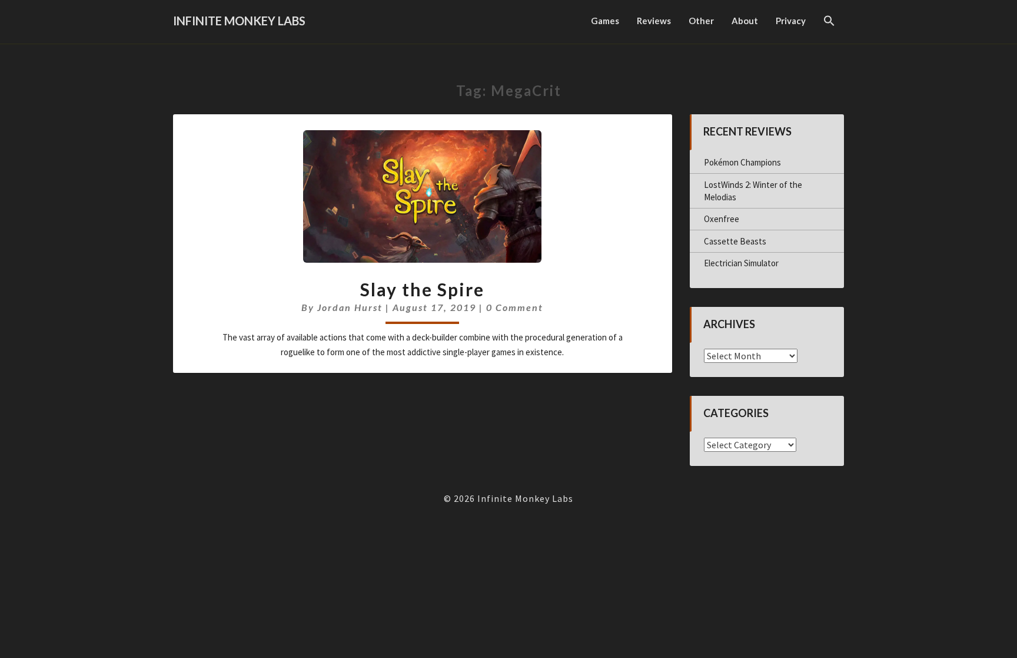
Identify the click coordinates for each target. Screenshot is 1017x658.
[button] (829, 22)
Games (605, 20)
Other (701, 20)
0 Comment (514, 307)
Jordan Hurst (350, 307)
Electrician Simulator (741, 263)
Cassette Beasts (735, 241)
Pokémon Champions (742, 162)
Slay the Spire (422, 289)
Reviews (654, 20)
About (745, 20)
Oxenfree (721, 218)
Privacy (791, 20)
